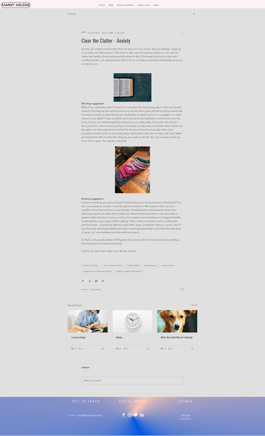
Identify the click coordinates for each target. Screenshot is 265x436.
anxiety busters (167, 265)
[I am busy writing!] (88, 321)
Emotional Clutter (90, 265)
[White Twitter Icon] (135, 414)
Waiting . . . (120, 337)
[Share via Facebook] (82, 281)
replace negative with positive (129, 271)
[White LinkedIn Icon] (141, 414)
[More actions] (182, 32)
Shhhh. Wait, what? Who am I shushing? (176, 337)
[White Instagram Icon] (129, 414)
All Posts (71, 14)
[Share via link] (103, 281)
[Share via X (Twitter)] (89, 281)
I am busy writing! (78, 337)
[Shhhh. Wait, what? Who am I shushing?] (177, 321)
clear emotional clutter (113, 265)
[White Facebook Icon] (123, 414)
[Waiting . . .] (133, 321)
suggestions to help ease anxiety (97, 271)
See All (194, 305)
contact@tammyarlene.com (89, 415)
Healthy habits (133, 265)
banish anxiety (150, 265)
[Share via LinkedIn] (96, 281)
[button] (194, 14)
